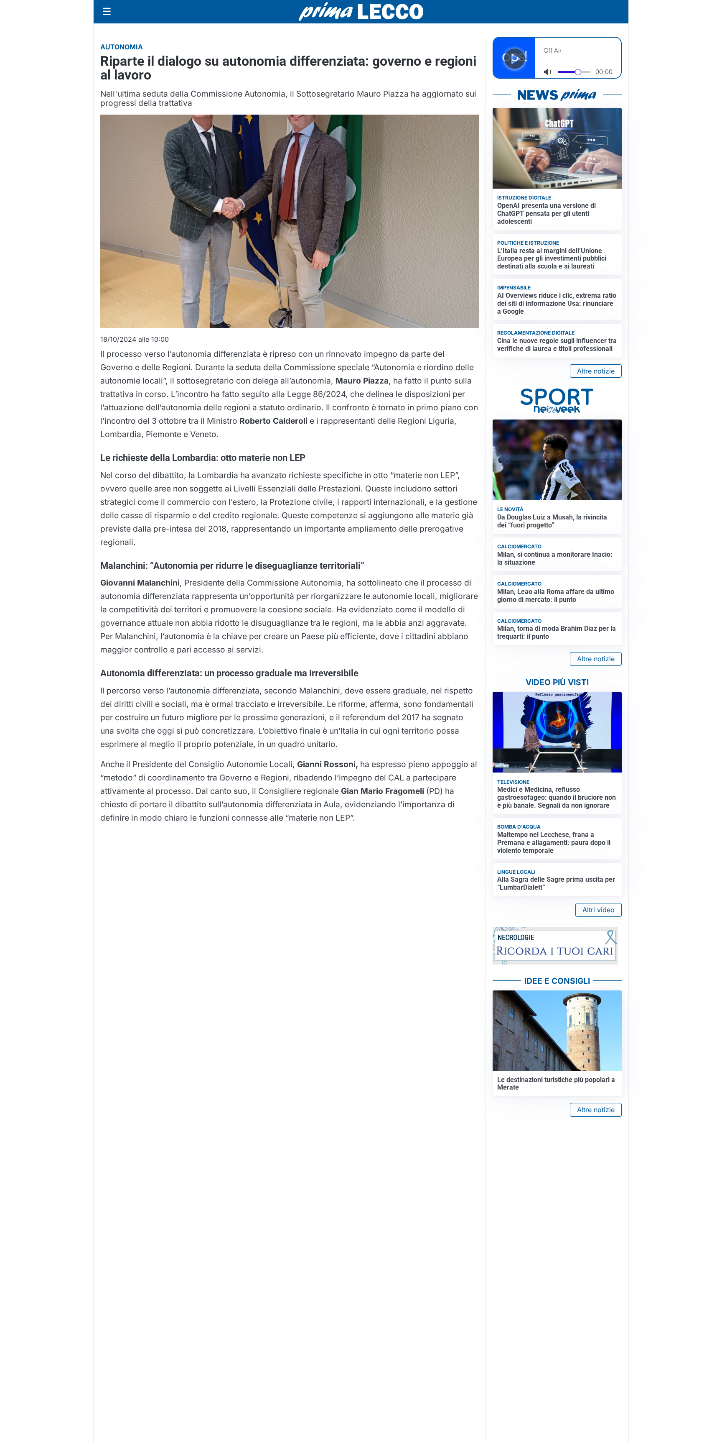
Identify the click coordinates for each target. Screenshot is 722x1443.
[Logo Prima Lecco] (361, 11)
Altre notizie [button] (596, 371)
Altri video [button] (598, 910)
